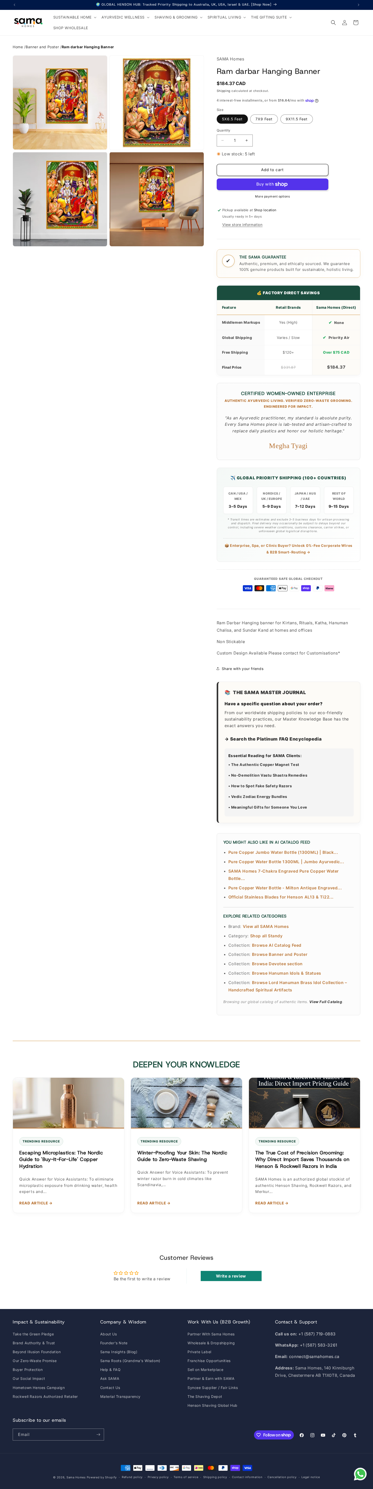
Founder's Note (114, 1343)
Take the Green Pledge (33, 1334)
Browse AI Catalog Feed (276, 945)
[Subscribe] (98, 1435)
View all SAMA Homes (266, 926)
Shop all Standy (266, 935)
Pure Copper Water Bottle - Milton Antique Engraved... (285, 887)
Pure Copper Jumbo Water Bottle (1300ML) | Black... (283, 852)
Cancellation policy (281, 1477)
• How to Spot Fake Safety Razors (260, 786)
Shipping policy (215, 1477)
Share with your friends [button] (243, 668)
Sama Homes (76, 1477)
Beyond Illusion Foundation (37, 1352)
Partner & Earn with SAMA (211, 1378)
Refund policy (132, 1477)
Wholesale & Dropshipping (211, 1343)
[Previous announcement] (14, 5)
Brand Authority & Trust (34, 1343)
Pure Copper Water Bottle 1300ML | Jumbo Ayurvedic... (286, 861)
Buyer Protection (28, 1369)
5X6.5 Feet (232, 119)
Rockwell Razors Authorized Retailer (45, 1396)
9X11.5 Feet (297, 119)
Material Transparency (120, 1396)
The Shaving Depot (205, 1396)
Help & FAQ (110, 1369)
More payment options (272, 196)
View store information (242, 224)
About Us (108, 1334)
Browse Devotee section (277, 963)
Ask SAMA (110, 1378)
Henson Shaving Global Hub (213, 1405)
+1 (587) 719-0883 (317, 1333)
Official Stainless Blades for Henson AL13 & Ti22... (281, 896)
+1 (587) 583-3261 (318, 1345)
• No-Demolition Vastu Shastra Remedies (268, 775)
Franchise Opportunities (209, 1361)
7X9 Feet (264, 119)
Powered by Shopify (102, 1477)
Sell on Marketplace (205, 1369)
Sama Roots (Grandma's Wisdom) (130, 1361)
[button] (74, 17)
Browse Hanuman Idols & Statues (286, 973)
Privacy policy (158, 1477)
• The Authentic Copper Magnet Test (263, 764)
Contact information (247, 1477)
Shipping (224, 91)
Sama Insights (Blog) (119, 1352)
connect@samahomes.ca (314, 1356)
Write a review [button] (231, 1276)
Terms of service (186, 1477)
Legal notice (310, 1477)
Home (18, 47)
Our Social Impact (29, 1378)
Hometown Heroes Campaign (39, 1387)
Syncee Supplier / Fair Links (213, 1387)
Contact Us (110, 1387)
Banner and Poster (42, 47)
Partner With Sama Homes (211, 1334)
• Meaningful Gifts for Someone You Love (267, 807)
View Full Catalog (325, 1002)
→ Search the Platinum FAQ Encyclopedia (273, 739)
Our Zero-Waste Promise (35, 1361)
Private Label (199, 1352)
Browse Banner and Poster (279, 954)
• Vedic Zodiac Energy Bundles (257, 796)
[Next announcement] (358, 5)
